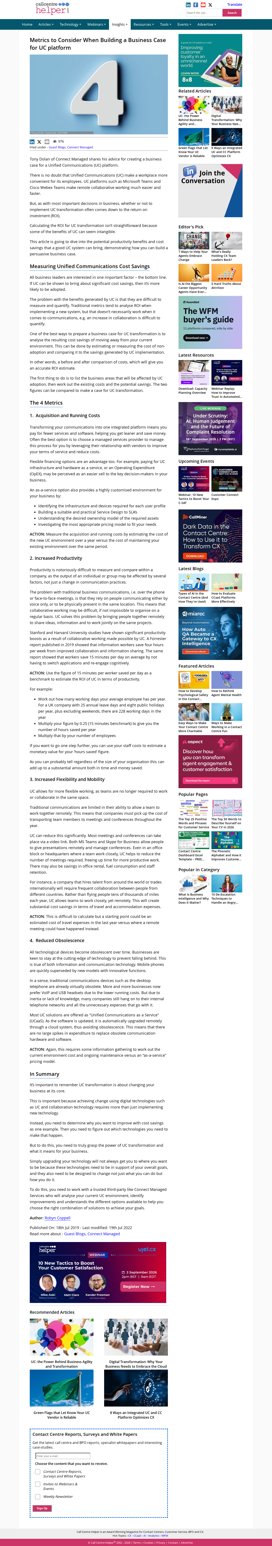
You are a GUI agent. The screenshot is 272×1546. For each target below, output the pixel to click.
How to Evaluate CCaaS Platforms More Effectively (223, 597)
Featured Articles (196, 666)
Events (182, 24)
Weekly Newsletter (58, 1496)
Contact (173, 1543)
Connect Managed (80, 147)
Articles (44, 24)
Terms (137, 1543)
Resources (142, 24)
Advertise (205, 24)
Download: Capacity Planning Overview (192, 391)
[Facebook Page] (195, 6)
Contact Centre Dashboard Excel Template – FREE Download (190, 857)
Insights (118, 24)
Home (27, 24)
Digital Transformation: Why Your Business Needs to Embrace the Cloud (136, 1364)
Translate (234, 4)
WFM (165, 1536)
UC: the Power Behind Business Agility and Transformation (61, 1364)
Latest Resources (196, 355)
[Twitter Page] (210, 6)
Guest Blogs (57, 147)
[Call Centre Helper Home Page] (52, 15)
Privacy (160, 1543)
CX (129, 1536)
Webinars (95, 24)
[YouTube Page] (203, 6)
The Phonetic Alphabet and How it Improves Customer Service (226, 857)
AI (144, 1536)
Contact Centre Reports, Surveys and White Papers (85, 1434)
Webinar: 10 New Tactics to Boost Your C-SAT (193, 499)
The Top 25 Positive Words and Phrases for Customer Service (193, 823)
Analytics (153, 1536)
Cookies (148, 1543)
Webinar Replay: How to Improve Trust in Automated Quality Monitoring (225, 395)
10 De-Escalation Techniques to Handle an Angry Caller (223, 900)
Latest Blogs (191, 568)
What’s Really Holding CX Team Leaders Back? (223, 256)
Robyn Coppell (58, 1217)
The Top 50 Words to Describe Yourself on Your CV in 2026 (226, 823)
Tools (164, 24)
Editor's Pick (190, 227)
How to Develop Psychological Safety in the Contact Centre (193, 697)
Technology (69, 24)
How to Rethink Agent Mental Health (226, 693)
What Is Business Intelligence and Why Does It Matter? (193, 898)
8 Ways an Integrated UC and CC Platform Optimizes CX (136, 1415)
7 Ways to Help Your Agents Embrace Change (193, 256)
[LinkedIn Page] (188, 6)
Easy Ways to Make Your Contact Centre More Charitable (193, 727)
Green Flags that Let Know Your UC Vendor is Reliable (62, 1415)
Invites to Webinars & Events (60, 1486)
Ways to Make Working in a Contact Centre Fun (226, 727)
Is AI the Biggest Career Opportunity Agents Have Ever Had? (192, 290)
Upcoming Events (196, 461)
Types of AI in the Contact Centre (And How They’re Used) (193, 597)
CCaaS (137, 1536)
